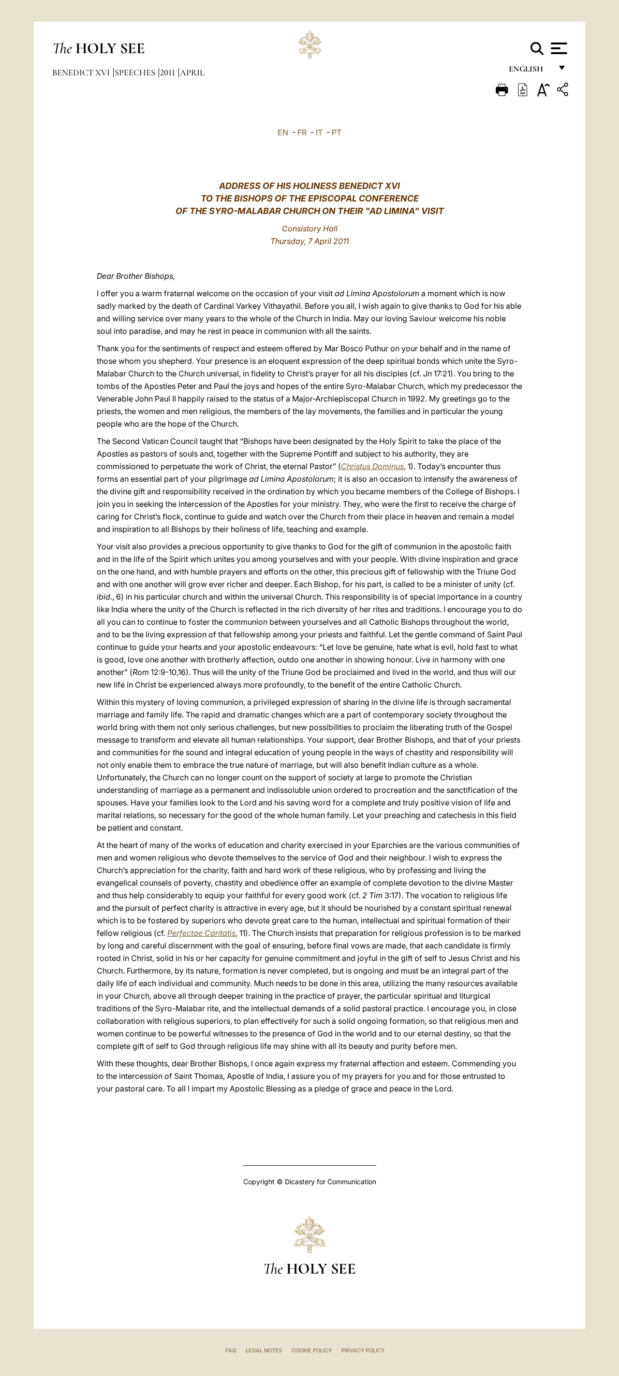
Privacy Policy (362, 1350)
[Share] (564, 91)
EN (283, 132)
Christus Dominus (372, 466)
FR (302, 132)
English (530, 71)
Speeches (136, 72)
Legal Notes (264, 1350)
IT (319, 132)
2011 (168, 72)
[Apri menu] (557, 48)
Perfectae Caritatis (201, 933)
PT (336, 132)
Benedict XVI (82, 72)
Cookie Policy (312, 1350)
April (192, 72)
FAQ (230, 1350)
